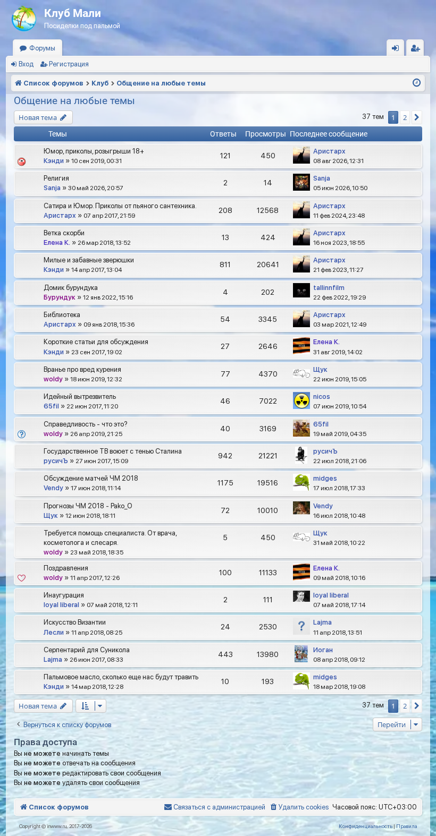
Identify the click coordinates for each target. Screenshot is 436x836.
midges (325, 478)
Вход (26, 64)
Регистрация (69, 64)
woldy (53, 379)
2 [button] (405, 117)
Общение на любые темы (74, 101)
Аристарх (329, 151)
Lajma (322, 622)
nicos (321, 396)
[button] (417, 117)
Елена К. (57, 242)
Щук (320, 369)
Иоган (323, 650)
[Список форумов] (25, 16)
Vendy (53, 488)
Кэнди (54, 161)
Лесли (54, 632)
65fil (51, 406)
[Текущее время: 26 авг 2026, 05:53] (417, 83)
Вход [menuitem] (398, 50)
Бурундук (60, 297)
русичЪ (56, 461)
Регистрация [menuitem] (417, 50)
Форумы (42, 48)
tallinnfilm (329, 288)
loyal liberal (61, 605)
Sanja (52, 188)
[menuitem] (299, 807)
